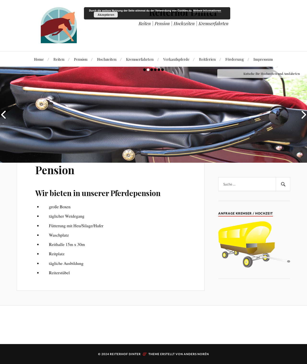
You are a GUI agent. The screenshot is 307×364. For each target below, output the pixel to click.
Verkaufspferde (176, 59)
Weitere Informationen (207, 10)
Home (39, 59)
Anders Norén (196, 354)
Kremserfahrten (140, 59)
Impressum (263, 59)
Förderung (234, 59)
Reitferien (207, 59)
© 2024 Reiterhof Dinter (141, 354)
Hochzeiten (107, 59)
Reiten (59, 59)
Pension (81, 59)
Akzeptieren (106, 14)
